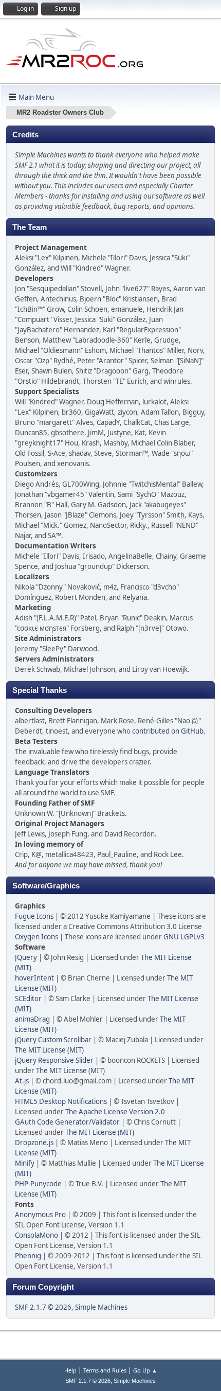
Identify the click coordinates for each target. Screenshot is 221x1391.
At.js (22, 1080)
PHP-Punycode (38, 1183)
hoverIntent (34, 978)
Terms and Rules (104, 1370)
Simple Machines (101, 1307)
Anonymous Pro (40, 1214)
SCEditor (28, 998)
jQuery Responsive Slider (54, 1060)
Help (70, 1370)
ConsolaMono (36, 1235)
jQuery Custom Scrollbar (53, 1039)
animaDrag (32, 1019)
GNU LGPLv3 (184, 936)
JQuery (26, 957)
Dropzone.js (34, 1142)
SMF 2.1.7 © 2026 (43, 1307)
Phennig (28, 1255)
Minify (24, 1163)
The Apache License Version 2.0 (115, 1111)
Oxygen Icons (36, 936)
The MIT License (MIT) (49, 1050)
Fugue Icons (34, 916)
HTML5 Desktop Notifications (61, 1101)
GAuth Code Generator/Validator (67, 1122)
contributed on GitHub (168, 731)
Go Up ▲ (145, 1370)
